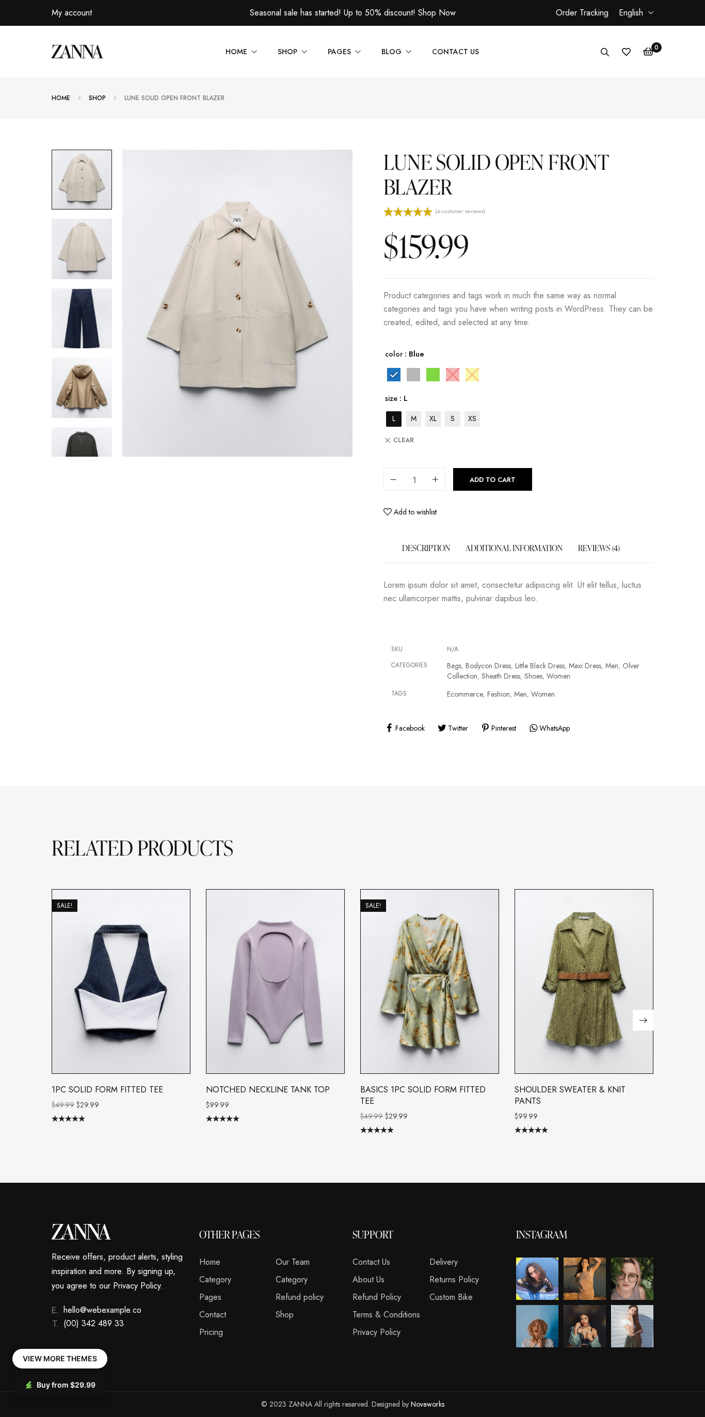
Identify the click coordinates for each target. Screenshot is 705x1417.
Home (61, 98)
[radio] (394, 374)
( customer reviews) (460, 211)
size (391, 398)
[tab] (426, 553)
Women (558, 676)
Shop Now (437, 13)
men (520, 694)
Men (611, 666)
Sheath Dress (501, 676)
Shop (97, 98)
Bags (454, 666)
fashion (498, 694)
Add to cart (493, 480)
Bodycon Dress (488, 666)
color (394, 354)
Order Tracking (582, 13)
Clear (403, 440)
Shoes (533, 676)
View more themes (60, 1358)
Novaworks (427, 1404)
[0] (648, 51)
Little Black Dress (540, 666)
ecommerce (465, 694)
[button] (643, 1020)
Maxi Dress (585, 666)
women (543, 694)
